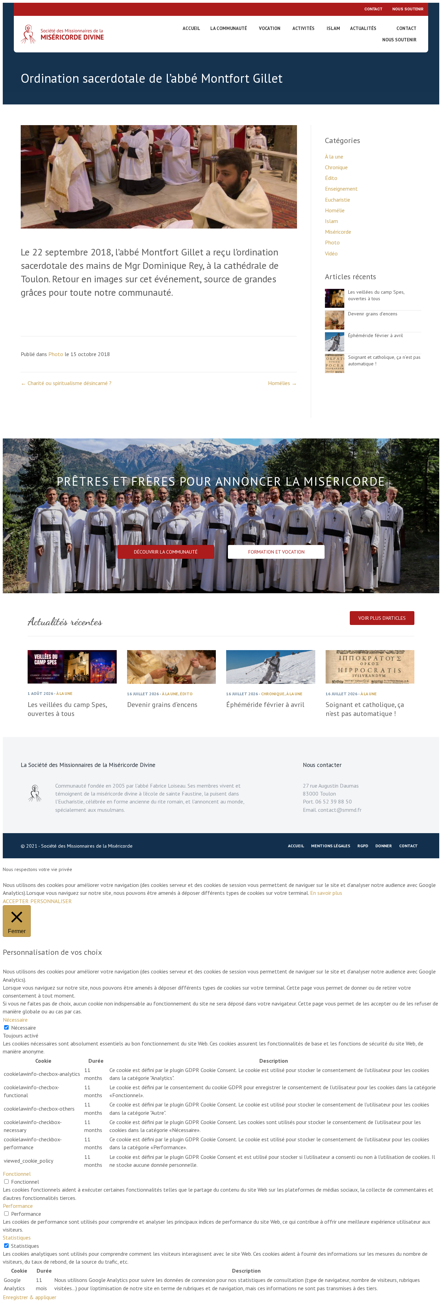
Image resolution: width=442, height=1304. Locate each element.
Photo (55, 354)
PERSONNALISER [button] (51, 901)
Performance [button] (18, 1205)
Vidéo (331, 253)
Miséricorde (338, 231)
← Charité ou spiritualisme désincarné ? (66, 383)
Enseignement (341, 188)
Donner (383, 845)
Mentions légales (330, 845)
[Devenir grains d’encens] (334, 327)
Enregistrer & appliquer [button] (29, 1297)
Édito (331, 177)
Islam (333, 28)
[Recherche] (388, 29)
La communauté (228, 28)
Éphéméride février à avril (375, 335)
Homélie (335, 210)
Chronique (336, 167)
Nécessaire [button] (15, 1019)
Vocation (269, 28)
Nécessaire (23, 1027)
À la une (334, 156)
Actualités (363, 28)
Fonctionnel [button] (17, 1173)
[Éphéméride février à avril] (334, 349)
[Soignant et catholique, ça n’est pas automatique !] (334, 370)
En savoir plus (326, 892)
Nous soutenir (407, 9)
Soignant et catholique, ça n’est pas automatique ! (365, 709)
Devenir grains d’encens (372, 314)
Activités (303, 28)
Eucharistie (337, 199)
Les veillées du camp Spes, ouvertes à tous (376, 295)
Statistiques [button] (17, 1237)
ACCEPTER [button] (16, 901)
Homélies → (282, 383)
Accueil (191, 28)
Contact (373, 9)
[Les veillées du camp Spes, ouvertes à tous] (334, 305)
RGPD (362, 845)
